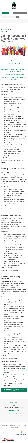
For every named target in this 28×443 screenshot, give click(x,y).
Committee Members (8, 32)
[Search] (17, 17)
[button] (14, 21)
